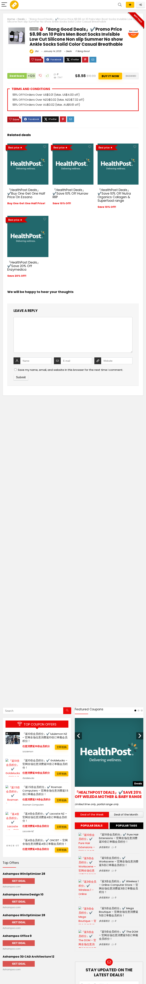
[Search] (120, 4)
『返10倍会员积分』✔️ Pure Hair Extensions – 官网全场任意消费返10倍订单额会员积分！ (119, 838)
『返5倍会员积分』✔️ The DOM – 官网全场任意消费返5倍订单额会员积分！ (118, 935)
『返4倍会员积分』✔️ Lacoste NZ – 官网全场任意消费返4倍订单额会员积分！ (44, 817)
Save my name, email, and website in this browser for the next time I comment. (70, 370)
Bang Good (83, 51)
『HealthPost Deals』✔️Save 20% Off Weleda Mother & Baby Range (108, 794)
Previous (78, 735)
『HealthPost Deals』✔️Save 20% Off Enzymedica (23, 266)
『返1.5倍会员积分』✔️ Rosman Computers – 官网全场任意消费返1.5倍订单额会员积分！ (45, 790)
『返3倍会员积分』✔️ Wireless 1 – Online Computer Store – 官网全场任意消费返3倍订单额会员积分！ (119, 886)
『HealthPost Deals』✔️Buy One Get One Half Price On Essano (26, 193)
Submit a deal (130, 5)
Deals (21, 19)
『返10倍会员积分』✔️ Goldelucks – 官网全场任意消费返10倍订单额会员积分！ (45, 764)
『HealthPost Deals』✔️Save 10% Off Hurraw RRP (70, 193)
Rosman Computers (32, 804)
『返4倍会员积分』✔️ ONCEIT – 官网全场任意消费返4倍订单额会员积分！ (45, 842)
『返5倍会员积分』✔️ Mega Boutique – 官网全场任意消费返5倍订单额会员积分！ (118, 911)
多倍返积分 (104, 847)
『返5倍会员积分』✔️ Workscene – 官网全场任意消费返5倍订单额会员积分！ (118, 861)
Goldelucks (28, 778)
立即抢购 (62, 747)
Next (139, 735)
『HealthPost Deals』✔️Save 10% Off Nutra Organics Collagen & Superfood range (114, 195)
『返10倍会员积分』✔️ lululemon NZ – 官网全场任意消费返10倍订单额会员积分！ (44, 737)
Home (11, 19)
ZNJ (36, 51)
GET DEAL (19, 881)
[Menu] (4, 4)
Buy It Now (110, 76)
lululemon (27, 751)
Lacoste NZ (27, 831)
